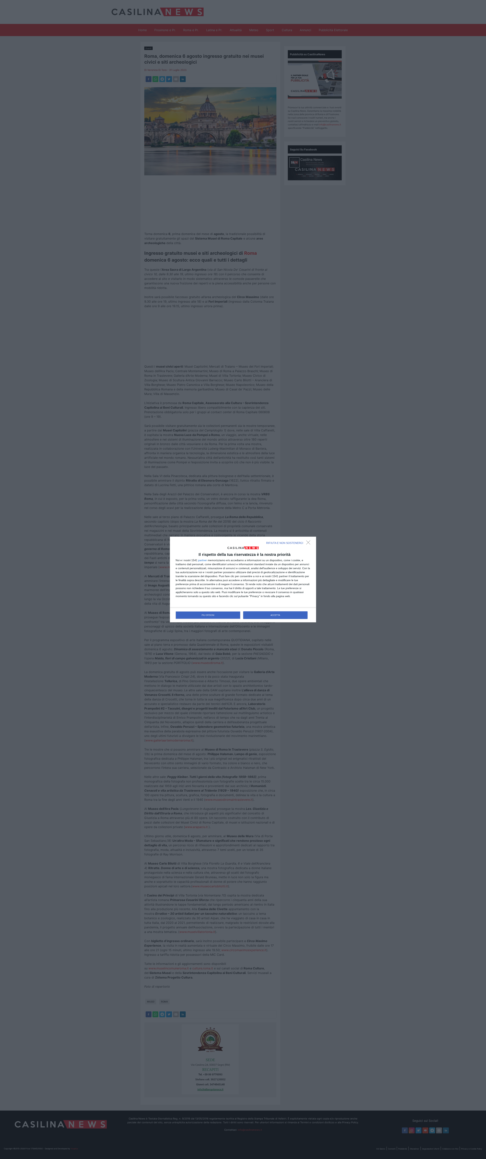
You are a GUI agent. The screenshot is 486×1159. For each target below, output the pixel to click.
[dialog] (243, 580)
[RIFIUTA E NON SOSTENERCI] (309, 543)
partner (202, 560)
